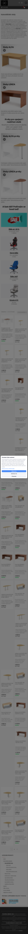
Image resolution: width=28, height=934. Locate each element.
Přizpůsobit (14, 476)
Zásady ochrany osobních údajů (8, 468)
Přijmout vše (13, 471)
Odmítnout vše (14, 473)
